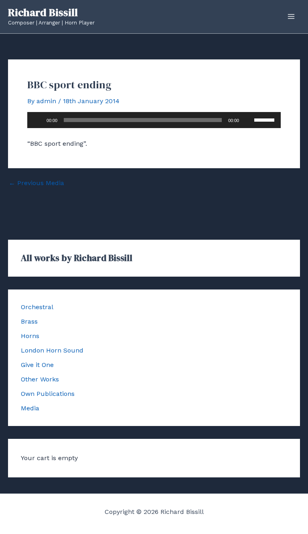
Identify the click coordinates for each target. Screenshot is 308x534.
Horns (30, 336)
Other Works (40, 379)
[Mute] (248, 120)
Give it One (37, 365)
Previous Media (36, 183)
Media (30, 408)
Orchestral (37, 307)
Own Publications (48, 393)
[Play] (38, 120)
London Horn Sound (52, 350)
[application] (154, 120)
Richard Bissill (43, 12)
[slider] (265, 119)
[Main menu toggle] (291, 16)
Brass (29, 321)
